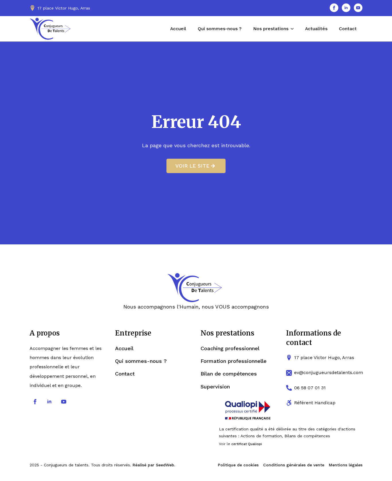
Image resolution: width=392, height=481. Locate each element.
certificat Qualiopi (246, 444)
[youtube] (358, 7)
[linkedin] (346, 7)
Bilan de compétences (229, 374)
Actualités (316, 28)
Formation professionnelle (234, 361)
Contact (348, 28)
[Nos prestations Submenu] (293, 29)
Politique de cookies (238, 465)
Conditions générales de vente (293, 465)
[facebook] (334, 7)
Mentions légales (345, 465)
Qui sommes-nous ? (220, 28)
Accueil (178, 28)
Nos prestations (270, 28)
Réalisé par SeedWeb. (154, 465)
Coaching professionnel (230, 348)
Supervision (215, 387)
